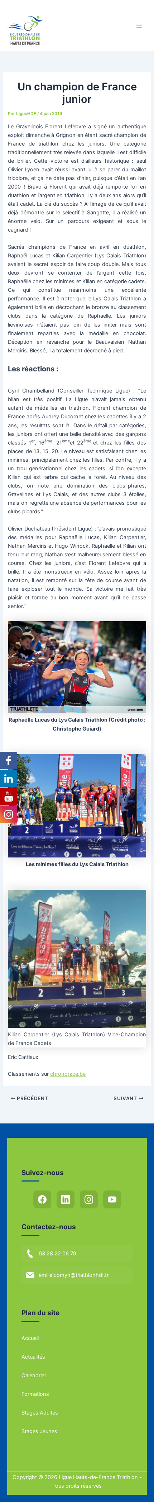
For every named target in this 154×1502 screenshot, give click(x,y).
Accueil (30, 1338)
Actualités (33, 1357)
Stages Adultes (39, 1413)
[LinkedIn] (65, 1199)
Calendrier (33, 1375)
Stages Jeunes (39, 1431)
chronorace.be (68, 1074)
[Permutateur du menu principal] (139, 25)
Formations (35, 1394)
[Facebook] (42, 1199)
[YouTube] (112, 1199)
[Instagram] (89, 1199)
